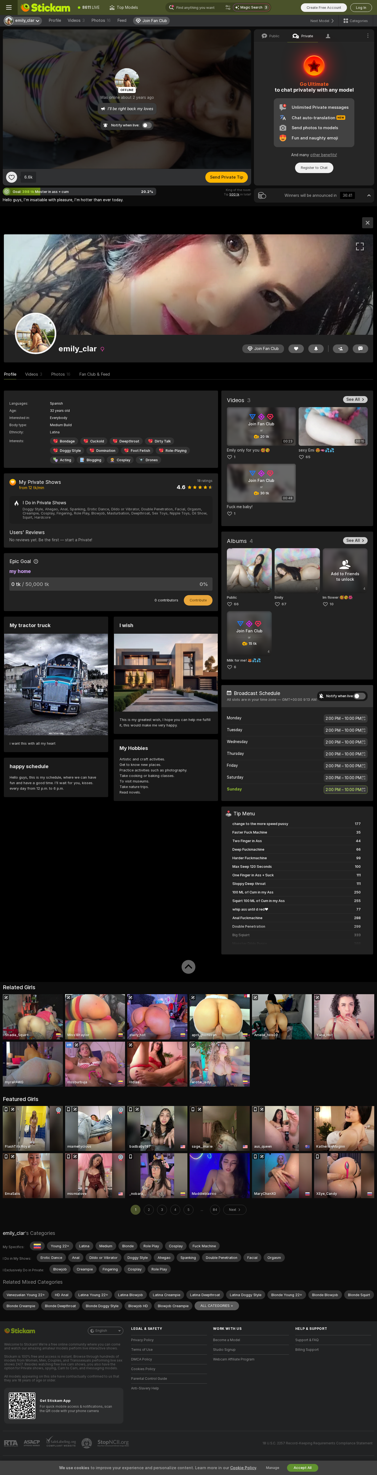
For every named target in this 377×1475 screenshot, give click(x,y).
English (101, 1331)
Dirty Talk (163, 441)
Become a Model (226, 1340)
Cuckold (97, 441)
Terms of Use (142, 1350)
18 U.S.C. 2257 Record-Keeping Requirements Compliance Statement (317, 1443)
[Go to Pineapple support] (87, 1443)
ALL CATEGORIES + (216, 1306)
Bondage (67, 441)
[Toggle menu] (9, 7)
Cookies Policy (143, 1369)
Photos (101, 20)
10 (332, 604)
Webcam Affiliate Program (233, 1359)
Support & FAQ (307, 1340)
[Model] (367, 222)
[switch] (360, 696)
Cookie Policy (243, 1468)
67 (284, 604)
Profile (55, 20)
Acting (65, 460)
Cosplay (123, 460)
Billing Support (307, 1350)
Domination (105, 451)
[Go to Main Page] (45, 7)
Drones (152, 460)
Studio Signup (224, 1350)
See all (353, 399)
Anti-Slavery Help (145, 1388)
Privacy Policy (142, 1340)
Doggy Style (70, 451)
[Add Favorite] (11, 177)
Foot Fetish (140, 451)
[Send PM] (360, 348)
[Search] (228, 7)
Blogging (94, 460)
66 (236, 604)
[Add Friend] (340, 348)
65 (308, 457)
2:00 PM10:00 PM (343, 718)
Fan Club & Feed (94, 374)
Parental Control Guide (149, 1379)
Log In (361, 8)
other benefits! (323, 155)
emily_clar (14, 1233)
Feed (121, 20)
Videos (76, 20)
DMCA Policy (141, 1359)
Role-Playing (176, 451)
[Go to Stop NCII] (113, 1443)
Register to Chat (314, 168)
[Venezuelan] (37, 1245)
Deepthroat (129, 441)
